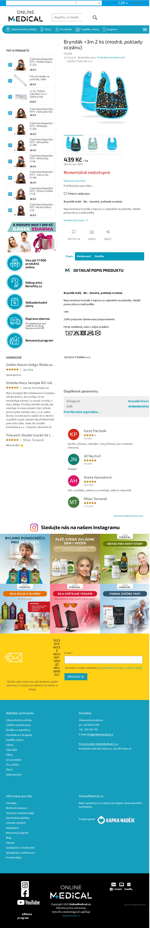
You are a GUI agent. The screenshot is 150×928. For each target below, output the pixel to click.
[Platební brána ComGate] (121, 886)
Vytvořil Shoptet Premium (135, 904)
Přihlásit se (76, 676)
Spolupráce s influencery (20, 853)
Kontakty (11, 803)
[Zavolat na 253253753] (12, 3)
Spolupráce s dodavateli (20, 848)
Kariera (10, 843)
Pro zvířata (12, 765)
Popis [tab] (69, 256)
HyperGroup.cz (71, 916)
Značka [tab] (99, 256)
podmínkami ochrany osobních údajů (121, 668)
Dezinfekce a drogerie (19, 735)
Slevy (9, 770)
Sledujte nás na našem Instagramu (80, 527)
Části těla (11, 750)
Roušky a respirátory (18, 730)
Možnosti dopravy (16, 808)
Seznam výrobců (16, 823)
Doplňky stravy (14, 740)
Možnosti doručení (74, 181)
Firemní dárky (14, 858)
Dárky (9, 755)
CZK (122, 3)
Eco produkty (14, 760)
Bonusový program (17, 833)
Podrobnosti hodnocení (111, 58)
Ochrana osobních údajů (20, 813)
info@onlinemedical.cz (100, 734)
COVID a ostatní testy (18, 725)
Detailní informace (74, 220)
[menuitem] (21, 29)
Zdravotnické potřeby (19, 720)
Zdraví (9, 745)
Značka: (80, 61)
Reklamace (12, 828)
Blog (83, 3)
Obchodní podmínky (17, 818)
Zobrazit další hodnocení (127, 516)
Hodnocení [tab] (84, 256)
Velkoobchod (63, 3)
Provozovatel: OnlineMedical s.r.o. (98, 744)
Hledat (90, 17)
